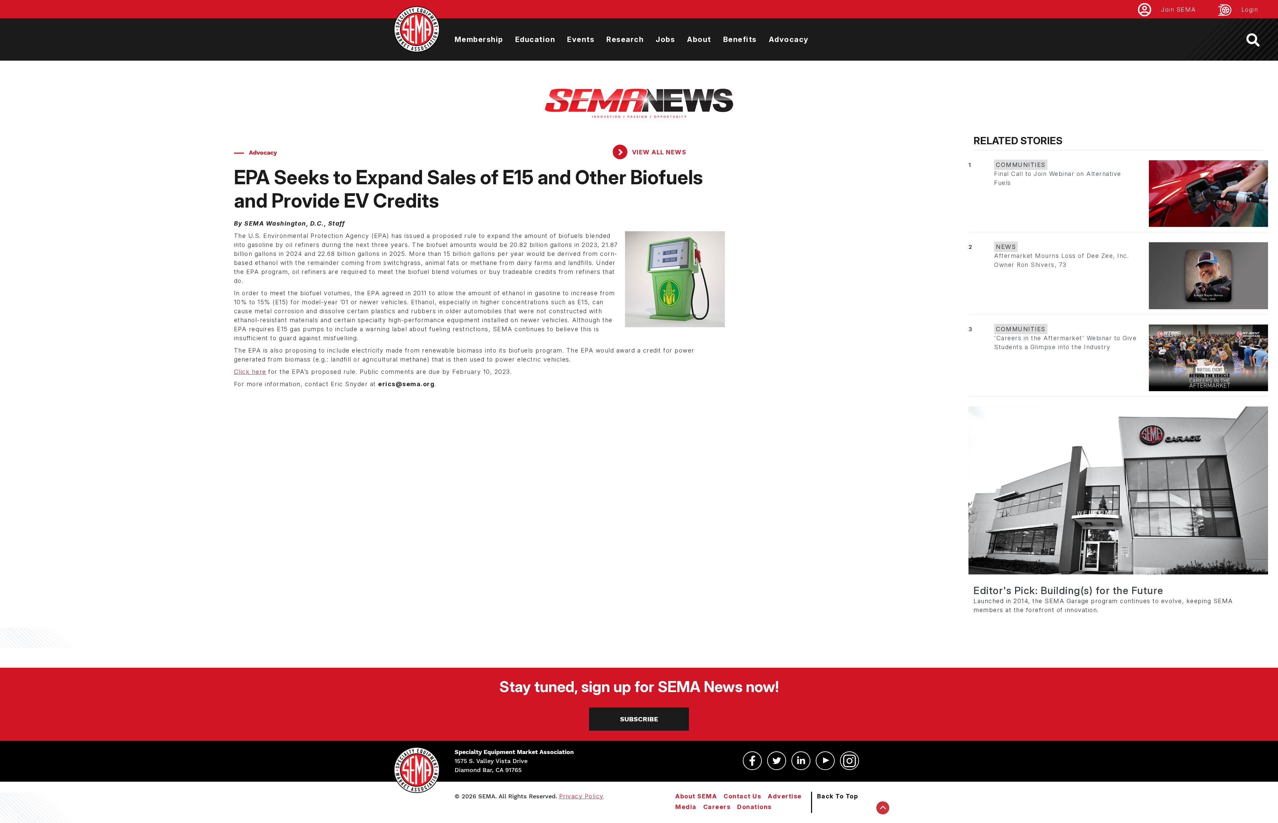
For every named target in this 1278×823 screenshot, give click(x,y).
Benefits (740, 39)
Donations (754, 806)
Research (625, 39)
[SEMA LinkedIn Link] (800, 760)
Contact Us (742, 796)
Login (1249, 9)
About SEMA (696, 796)
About (699, 39)
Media (686, 806)
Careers (717, 806)
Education (535, 39)
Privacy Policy (581, 796)
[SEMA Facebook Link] (752, 760)
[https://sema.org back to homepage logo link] (1258, 40)
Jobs (665, 39)
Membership (479, 39)
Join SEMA (1178, 9)
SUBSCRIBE (639, 719)
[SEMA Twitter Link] (776, 760)
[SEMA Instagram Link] (849, 760)
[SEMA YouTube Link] (825, 760)
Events (580, 39)
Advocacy (789, 39)
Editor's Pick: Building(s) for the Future (1068, 590)
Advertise (785, 796)
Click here (250, 371)
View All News (658, 152)
